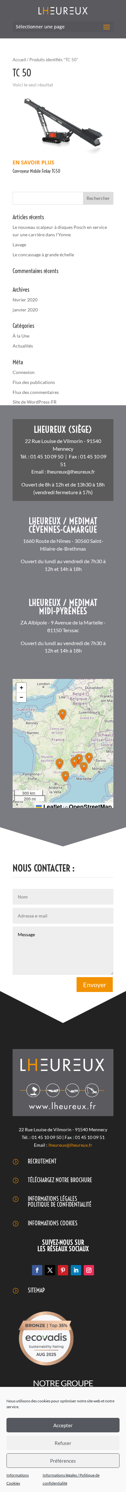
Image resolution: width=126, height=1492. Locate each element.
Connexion (24, 372)
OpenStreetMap (90, 806)
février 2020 (25, 299)
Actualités (23, 345)
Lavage (19, 244)
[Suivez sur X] (50, 1270)
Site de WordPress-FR (35, 402)
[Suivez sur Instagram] (89, 1270)
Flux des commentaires (36, 392)
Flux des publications (34, 382)
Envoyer (94, 984)
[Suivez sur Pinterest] (63, 1270)
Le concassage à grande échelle (43, 254)
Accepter (63, 1425)
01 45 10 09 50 (46, 456)
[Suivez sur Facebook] (37, 1270)
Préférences (63, 1461)
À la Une (21, 336)
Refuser (63, 1443)
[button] (62, 715)
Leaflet (52, 806)
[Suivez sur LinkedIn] (76, 1270)
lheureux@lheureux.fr (71, 471)
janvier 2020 (25, 309)
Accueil (19, 59)
